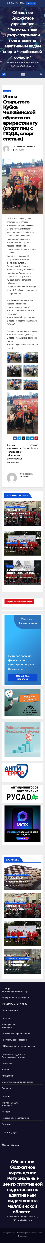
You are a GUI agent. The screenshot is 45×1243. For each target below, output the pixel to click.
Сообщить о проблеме (23, 677)
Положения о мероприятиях (15, 1118)
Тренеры (6, 1070)
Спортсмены (8, 1063)
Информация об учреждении (15, 998)
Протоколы (7, 1124)
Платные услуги (9, 1133)
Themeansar (22, 1236)
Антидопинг (7, 1076)
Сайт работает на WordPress (14, 1233)
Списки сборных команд (13, 1057)
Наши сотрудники (10, 1010)
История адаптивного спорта (16, 991)
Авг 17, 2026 (14, 941)
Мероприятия (12, 506)
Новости (7, 91)
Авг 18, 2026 (14, 914)
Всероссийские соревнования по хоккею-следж (19, 573)
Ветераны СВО (12, 543)
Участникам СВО (10, 1103)
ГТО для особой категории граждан (18, 1046)
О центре (6, 989)
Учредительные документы (15, 1004)
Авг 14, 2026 (14, 969)
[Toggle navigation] (23, 74)
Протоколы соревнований (14, 1040)
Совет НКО (7, 1097)
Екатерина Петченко (25, 147)
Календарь (7, 1027)
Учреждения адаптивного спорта (17, 1082)
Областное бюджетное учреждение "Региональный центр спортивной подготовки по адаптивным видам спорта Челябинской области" (22, 35)
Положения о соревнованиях (18, 874)
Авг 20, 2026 (14, 886)
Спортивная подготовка (13, 1054)
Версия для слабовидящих (19, 601)
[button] (41, 74)
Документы (7, 1088)
